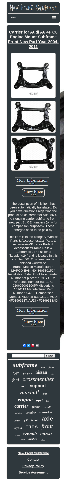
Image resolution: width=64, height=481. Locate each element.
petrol (17, 420)
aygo (16, 373)
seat (43, 367)
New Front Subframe (33, 453)
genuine (31, 412)
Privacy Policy (33, 466)
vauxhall (29, 392)
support (38, 385)
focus (51, 367)
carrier (21, 406)
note (23, 439)
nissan (41, 372)
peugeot (27, 373)
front (47, 426)
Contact (33, 459)
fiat (47, 401)
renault (30, 433)
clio (52, 374)
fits (32, 427)
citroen (17, 435)
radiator (18, 413)
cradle (48, 407)
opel (39, 400)
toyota (18, 427)
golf (26, 420)
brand (34, 420)
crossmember (38, 379)
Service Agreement (33, 472)
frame (36, 407)
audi (23, 386)
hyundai (45, 412)
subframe (25, 365)
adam (43, 440)
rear (44, 393)
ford (15, 380)
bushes (32, 439)
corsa (46, 433)
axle (47, 418)
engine (25, 399)
